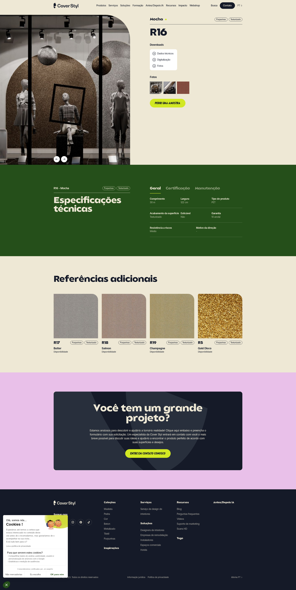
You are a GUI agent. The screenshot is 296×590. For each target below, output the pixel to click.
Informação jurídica (136, 577)
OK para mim (57, 574)
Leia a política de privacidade (18, 546)
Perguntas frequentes (188, 513)
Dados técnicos (165, 53)
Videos (180, 518)
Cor (106, 518)
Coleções (110, 502)
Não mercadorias (13, 574)
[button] (6, 584)
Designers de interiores (152, 530)
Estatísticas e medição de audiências (24, 562)
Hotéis (143, 549)
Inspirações (111, 548)
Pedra (107, 513)
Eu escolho (35, 574)
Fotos (160, 65)
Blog (179, 509)
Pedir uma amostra (167, 103)
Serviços (113, 5)
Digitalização (163, 59)
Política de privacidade (158, 577)
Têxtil (106, 533)
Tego (180, 538)
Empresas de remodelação (154, 535)
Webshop (195, 5)
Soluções (146, 523)
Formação (138, 5)
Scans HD (182, 528)
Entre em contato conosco (148, 453)
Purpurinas (109, 538)
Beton (107, 523)
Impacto (183, 5)
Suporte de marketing (188, 523)
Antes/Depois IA (155, 5)
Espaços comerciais (150, 545)
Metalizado (109, 528)
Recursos (183, 502)
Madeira (108, 509)
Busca (214, 5)
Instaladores (146, 540)
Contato (227, 5)
